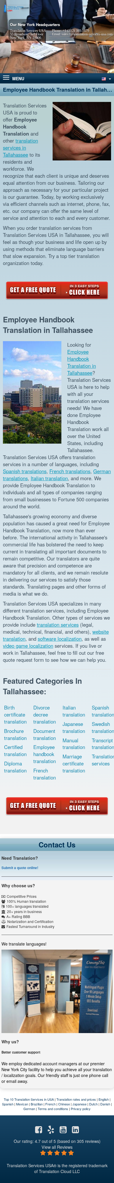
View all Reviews (57, 1147)
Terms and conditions (53, 1108)
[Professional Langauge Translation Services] (13, 8)
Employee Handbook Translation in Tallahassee (81, 362)
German (29, 1108)
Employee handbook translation (44, 754)
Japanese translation (74, 727)
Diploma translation (15, 767)
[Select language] (106, 78)
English (104, 1099)
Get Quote (57, 290)
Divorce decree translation (44, 714)
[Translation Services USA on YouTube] (63, 1131)
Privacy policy (81, 1108)
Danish (105, 1104)
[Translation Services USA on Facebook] (38, 1131)
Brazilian (37, 1104)
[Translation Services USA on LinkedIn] (75, 1131)
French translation (44, 774)
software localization (60, 638)
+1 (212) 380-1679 (76, 31)
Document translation (44, 734)
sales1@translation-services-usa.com (87, 34)
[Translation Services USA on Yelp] (50, 1131)
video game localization (28, 645)
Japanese (79, 1104)
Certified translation (15, 750)
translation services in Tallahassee (20, 147)
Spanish (7, 1104)
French (50, 1104)
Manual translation (74, 744)
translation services (58, 624)
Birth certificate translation (15, 714)
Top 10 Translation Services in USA (29, 1099)
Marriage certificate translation (74, 763)
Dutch (93, 1104)
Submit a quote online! (19, 867)
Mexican (22, 1104)
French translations (69, 471)
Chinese (64, 1104)
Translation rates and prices (76, 1099)
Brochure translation (15, 734)
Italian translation (49, 478)
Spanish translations (24, 471)
